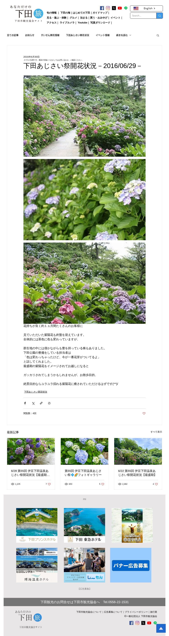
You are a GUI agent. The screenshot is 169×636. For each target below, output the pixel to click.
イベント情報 (103, 35)
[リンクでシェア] (41, 403)
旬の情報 (52, 12)
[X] (114, 8)
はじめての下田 (81, 12)
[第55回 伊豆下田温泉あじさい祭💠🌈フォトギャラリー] (84, 451)
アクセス (52, 22)
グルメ (73, 17)
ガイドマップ (100, 12)
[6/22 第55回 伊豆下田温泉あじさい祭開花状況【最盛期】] (138, 451)
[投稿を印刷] (49, 403)
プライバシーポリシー (136, 612)
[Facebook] (102, 8)
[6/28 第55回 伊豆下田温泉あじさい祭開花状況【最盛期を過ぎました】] (31, 451)
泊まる (84, 17)
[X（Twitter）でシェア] (33, 403)
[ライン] (126, 8)
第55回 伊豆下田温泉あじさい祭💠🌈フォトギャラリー (83, 473)
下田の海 (65, 12)
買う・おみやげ (98, 17)
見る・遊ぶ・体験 (57, 17)
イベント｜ (117, 17)
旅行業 (153, 612)
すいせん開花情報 (50, 35)
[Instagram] (108, 8)
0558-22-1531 (118, 602)
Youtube (82, 22)
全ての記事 (12, 35)
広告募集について (113, 612)
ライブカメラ (67, 22)
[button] (157, 35)
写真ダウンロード (100, 22)
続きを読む (122, 35)
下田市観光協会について (89, 612)
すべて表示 (156, 431)
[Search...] (159, 15)
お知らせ (29, 35)
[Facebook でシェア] (25, 403)
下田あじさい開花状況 (77, 35)
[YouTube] (120, 8)
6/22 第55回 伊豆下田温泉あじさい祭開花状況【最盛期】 (137, 473)
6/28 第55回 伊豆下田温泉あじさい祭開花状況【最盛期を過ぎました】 (30, 473)
